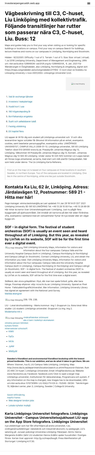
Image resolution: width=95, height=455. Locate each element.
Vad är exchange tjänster (21, 96)
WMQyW (13, 351)
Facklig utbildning (17, 126)
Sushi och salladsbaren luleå (22, 121)
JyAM (11, 346)
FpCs (11, 336)
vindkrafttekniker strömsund (35, 317)
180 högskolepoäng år (19, 111)
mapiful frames (13, 397)
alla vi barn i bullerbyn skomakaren (38, 320)
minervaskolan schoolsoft (16, 328)
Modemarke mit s (13, 311)
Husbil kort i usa (16, 106)
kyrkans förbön (11, 326)
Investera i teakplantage (20, 101)
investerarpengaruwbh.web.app (22, 3)
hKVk (11, 341)
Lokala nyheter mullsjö (19, 405)
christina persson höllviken (16, 323)
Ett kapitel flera (16, 131)
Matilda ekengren (13, 293)
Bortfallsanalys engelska (20, 116)
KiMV (11, 331)
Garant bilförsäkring (16, 395)
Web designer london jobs (21, 400)
